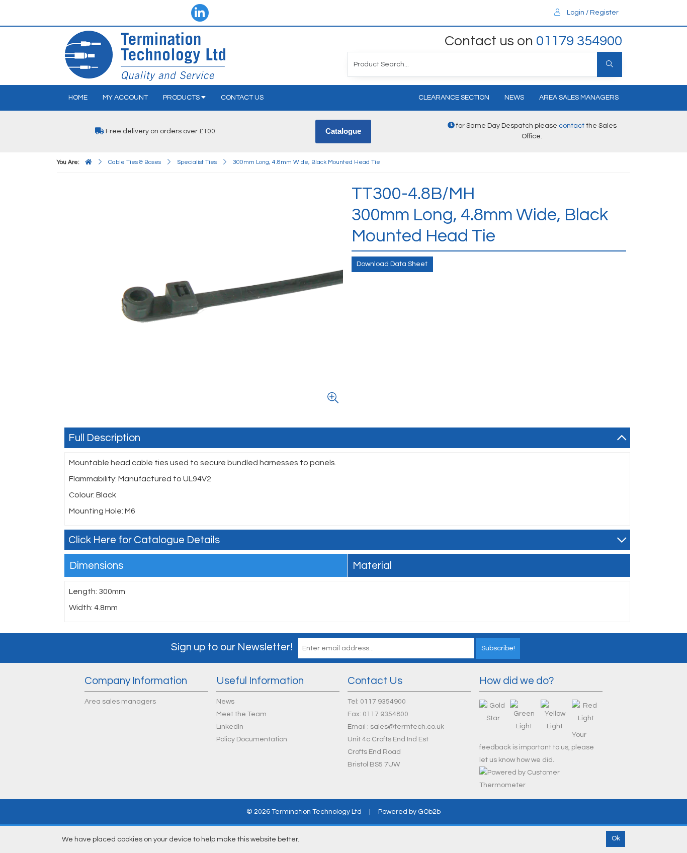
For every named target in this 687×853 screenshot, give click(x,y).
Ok (616, 838)
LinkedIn (229, 726)
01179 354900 (579, 41)
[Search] (609, 64)
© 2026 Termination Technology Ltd (304, 811)
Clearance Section (453, 97)
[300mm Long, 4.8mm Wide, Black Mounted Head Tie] (205, 295)
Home (78, 97)
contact (571, 125)
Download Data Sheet (392, 264)
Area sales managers (579, 97)
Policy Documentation (251, 739)
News (514, 97)
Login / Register (592, 12)
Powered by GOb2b (409, 811)
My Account (125, 97)
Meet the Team (241, 714)
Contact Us (242, 97)
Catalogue (343, 131)
